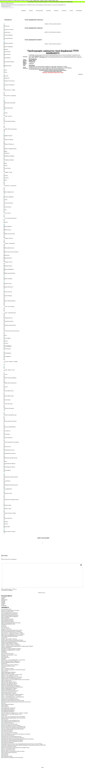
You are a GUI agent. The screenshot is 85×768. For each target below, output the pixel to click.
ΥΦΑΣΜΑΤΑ (23, 10)
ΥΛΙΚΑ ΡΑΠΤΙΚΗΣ (39, 10)
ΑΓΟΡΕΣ (71, 10)
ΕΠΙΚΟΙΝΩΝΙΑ (79, 10)
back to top (80, 74)
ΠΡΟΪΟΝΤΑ (48, 10)
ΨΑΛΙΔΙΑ (31, 10)
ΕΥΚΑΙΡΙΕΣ (56, 10)
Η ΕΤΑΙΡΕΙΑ (64, 10)
